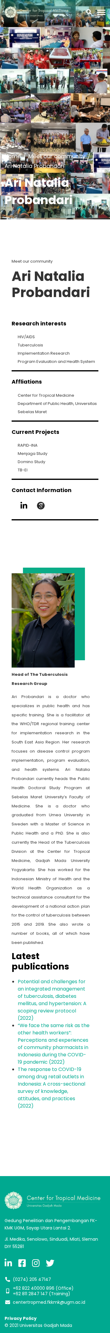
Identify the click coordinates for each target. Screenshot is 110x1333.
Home (13, 156)
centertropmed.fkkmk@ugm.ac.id (49, 1302)
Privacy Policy (21, 1318)
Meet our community (56, 156)
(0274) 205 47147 (32, 1279)
